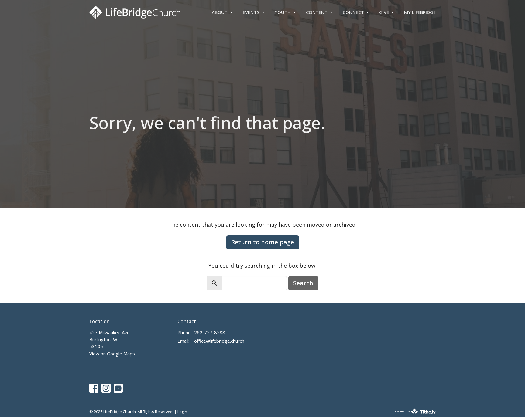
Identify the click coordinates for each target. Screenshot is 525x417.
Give (384, 12)
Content (317, 12)
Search (303, 283)
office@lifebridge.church (219, 341)
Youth (283, 12)
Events (251, 12)
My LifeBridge (420, 12)
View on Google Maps (112, 354)
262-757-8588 (209, 332)
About (220, 12)
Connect (353, 12)
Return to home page (262, 242)
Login (182, 411)
